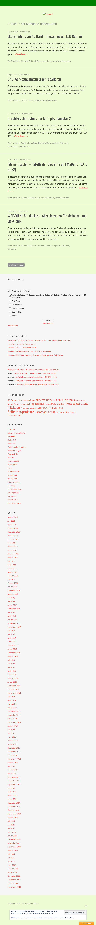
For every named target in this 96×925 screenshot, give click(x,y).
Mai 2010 (11, 828)
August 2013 (13, 726)
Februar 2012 (13, 770)
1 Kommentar (23, 211)
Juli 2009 (11, 854)
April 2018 (12, 616)
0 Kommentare (25, 32)
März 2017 (12, 641)
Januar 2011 (12, 799)
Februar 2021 (13, 576)
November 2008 (14, 879)
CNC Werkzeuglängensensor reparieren (34, 79)
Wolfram (11, 369)
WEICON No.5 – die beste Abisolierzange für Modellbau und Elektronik (47, 218)
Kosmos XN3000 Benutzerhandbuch (22, 347)
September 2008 (14, 887)
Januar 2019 (12, 605)
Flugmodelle (36, 403)
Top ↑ (86, 905)
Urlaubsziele (70, 412)
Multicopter (73, 404)
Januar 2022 (12, 568)
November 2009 (14, 843)
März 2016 (12, 674)
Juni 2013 (11, 729)
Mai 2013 (11, 733)
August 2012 (13, 762)
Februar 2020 (13, 583)
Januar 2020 (12, 587)
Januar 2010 (12, 836)
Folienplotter (17, 304)
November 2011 (14, 781)
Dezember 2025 (14, 532)
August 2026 (13, 517)
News (83, 404)
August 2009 (13, 850)
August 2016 (13, 656)
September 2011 (14, 784)
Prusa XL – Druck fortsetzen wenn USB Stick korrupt (38, 369)
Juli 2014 (11, 696)
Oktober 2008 (13, 883)
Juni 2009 (11, 857)
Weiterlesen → (22, 54)
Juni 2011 (11, 788)
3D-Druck (24, 198)
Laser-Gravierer (18, 308)
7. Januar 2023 (13, 32)
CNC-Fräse (16, 301)
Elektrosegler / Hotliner (17, 447)
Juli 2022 (11, 561)
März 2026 (12, 524)
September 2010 (14, 814)
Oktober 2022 (13, 554)
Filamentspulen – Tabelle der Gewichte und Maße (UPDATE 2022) (47, 166)
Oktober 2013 (13, 718)
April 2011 (12, 792)
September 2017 (14, 627)
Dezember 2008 (14, 876)
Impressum (35, 903)
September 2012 (14, 759)
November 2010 (14, 806)
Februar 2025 (13, 535)
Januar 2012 (12, 773)
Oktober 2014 (13, 689)
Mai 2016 (11, 667)
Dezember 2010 (14, 803)
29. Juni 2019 (12, 159)
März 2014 (12, 704)
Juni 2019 (11, 598)
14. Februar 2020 (14, 114)
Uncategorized (43, 412)
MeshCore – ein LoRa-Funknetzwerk (22, 344)
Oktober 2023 (13, 539)
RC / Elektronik (63, 143)
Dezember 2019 (14, 590)
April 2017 (12, 638)
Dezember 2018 (14, 609)
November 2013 (14, 715)
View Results (48, 323)
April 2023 (12, 543)
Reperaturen (52, 61)
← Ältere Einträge (16, 265)
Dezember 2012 (14, 748)
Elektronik (33, 61)
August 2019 (13, 594)
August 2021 (13, 572)
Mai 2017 (11, 634)
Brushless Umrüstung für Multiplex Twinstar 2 (39, 118)
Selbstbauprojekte (64, 61)
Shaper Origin (17, 312)
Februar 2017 (13, 645)
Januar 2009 (12, 872)
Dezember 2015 (14, 685)
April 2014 (12, 700)
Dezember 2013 (14, 711)
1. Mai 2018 (12, 211)
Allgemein (24, 61)
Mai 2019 (11, 601)
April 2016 (12, 671)
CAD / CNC (24, 100)
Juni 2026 (11, 521)
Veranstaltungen (15, 415)
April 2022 (12, 565)
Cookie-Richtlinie (68, 918)
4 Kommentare (27, 114)
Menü (48, 3)
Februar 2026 (13, 528)
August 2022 (13, 557)
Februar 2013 (13, 740)
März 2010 (12, 832)
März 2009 (12, 865)
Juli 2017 (11, 631)
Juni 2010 (11, 825)
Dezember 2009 (14, 839)
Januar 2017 (12, 649)
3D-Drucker (16, 297)
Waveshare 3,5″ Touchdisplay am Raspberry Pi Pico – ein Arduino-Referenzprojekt (39, 340)
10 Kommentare (25, 159)
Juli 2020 (11, 579)
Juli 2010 (11, 821)
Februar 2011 (13, 795)
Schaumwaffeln (24, 146)
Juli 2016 (11, 660)
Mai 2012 (11, 766)
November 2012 (14, 751)
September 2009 (14, 847)
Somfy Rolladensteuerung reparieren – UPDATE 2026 (36, 377)
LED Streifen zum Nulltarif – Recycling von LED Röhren (45, 36)
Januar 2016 (12, 682)
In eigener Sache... (15, 903)
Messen (48, 404)
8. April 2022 (12, 74)
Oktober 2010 (13, 810)
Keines (14, 315)
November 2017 (14, 623)
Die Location (26, 903)
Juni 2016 (11, 663)
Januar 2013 (12, 744)
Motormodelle (51, 143)
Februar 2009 (13, 868)
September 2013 (14, 722)
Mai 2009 (11, 861)
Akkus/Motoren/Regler (29, 143)
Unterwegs (59, 412)
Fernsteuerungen (51, 246)
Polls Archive (13, 325)
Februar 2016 (13, 678)
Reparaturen (42, 61)
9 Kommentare (23, 74)
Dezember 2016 (14, 652)
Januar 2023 (12, 550)
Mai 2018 (11, 612)
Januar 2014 (12, 707)
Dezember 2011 (14, 777)
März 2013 (12, 737)
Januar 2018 (12, 620)
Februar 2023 (13, 546)
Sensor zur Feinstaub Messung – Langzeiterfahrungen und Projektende (35, 355)
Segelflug (58, 407)
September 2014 (14, 693)
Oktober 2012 (13, 755)
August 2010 (13, 817)
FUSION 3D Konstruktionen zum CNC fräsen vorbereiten (30, 351)
